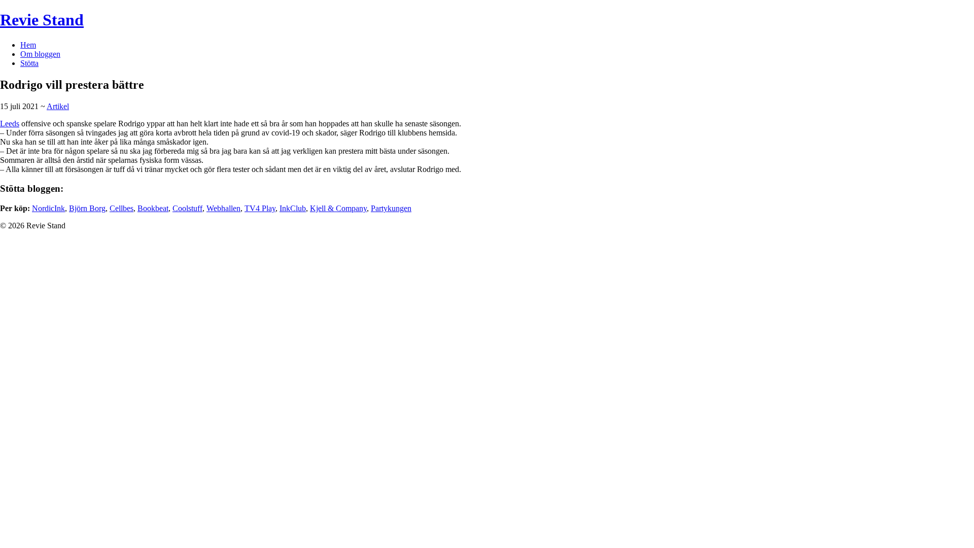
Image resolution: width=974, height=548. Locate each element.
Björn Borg (87, 208)
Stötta (29, 63)
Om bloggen (40, 54)
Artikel (58, 106)
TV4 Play (260, 208)
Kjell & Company (338, 208)
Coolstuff (187, 208)
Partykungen (391, 208)
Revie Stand (42, 20)
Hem (28, 45)
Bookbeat (152, 208)
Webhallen (223, 208)
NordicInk (48, 208)
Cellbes (121, 208)
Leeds (9, 123)
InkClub (293, 208)
